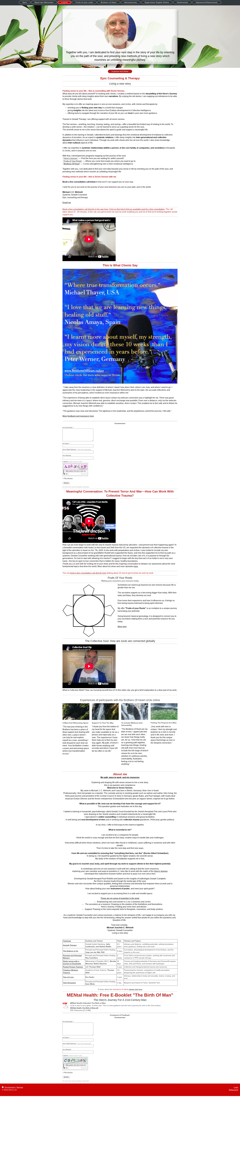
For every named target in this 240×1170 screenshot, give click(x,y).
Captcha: (72, 462)
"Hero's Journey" (70, 158)
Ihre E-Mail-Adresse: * (76, 449)
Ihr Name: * (66, 443)
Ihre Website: (66, 455)
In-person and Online (120, 71)
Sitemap (19, 1087)
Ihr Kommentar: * (68, 427)
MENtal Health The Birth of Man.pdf (84, 1008)
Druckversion (10, 1087)
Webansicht (233, 1090)
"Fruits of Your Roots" (72, 161)
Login (236, 1087)
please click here (135, 989)
